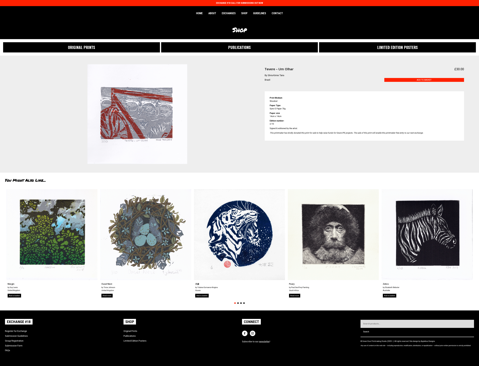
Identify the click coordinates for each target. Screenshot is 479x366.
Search (366, 331)
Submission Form (13, 345)
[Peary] (52, 244)
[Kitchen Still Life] (427, 244)
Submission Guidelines (16, 336)
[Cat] (333, 244)
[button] (235, 303)
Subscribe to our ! (256, 341)
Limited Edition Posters (134, 340)
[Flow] (239, 244)
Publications (129, 336)
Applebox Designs (428, 341)
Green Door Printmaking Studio (374, 341)
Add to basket (424, 80)
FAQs (7, 350)
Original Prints (130, 331)
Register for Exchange (16, 331)
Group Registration (14, 340)
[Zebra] (145, 244)
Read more (13, 296)
